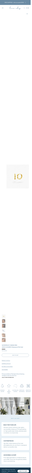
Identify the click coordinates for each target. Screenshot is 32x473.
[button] (3, 8)
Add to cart (23, 471)
